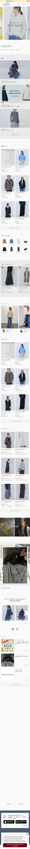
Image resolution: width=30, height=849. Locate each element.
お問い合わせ (21, 803)
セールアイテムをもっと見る (15, 510)
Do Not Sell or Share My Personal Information (15, 845)
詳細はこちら (25, 825)
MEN (27, 4)
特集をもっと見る (15, 134)
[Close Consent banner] (28, 834)
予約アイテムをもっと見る (15, 421)
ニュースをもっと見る (15, 684)
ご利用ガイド (8, 803)
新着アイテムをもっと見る (15, 228)
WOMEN (23, 4)
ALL (19, 4)
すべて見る (27, 264)
